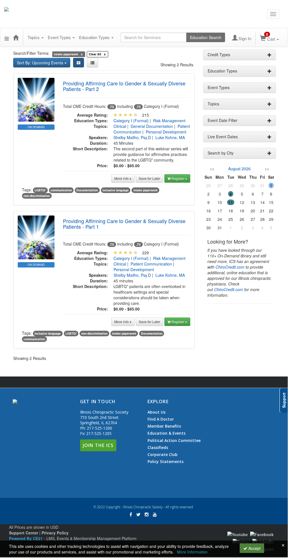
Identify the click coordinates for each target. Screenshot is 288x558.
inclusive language (116, 190)
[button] (6, 37)
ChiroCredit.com (230, 267)
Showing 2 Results (176, 64)
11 (230, 202)
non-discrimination (37, 196)
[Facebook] (262, 533)
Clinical (120, 126)
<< (212, 168)
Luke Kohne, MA (170, 137)
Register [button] (178, 178)
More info (122, 178)
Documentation (87, 190)
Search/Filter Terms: (31, 53)
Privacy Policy (55, 533)
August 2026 (239, 168)
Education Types (95, 37)
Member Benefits (164, 426)
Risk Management (169, 120)
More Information (192, 552)
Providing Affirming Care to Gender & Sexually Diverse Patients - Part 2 (124, 86)
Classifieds (158, 447)
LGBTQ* (40, 190)
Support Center (23, 533)
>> (267, 168)
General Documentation (152, 126)
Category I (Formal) (131, 120)
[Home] (16, 37)
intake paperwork (145, 190)
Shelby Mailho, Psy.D (132, 137)
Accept (253, 548)
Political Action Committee (174, 440)
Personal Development (166, 132)
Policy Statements (165, 461)
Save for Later (149, 178)
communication (61, 190)
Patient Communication (151, 264)
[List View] (92, 62)
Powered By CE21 (26, 538)
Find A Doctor (161, 419)
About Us (156, 412)
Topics (34, 37)
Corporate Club (163, 454)
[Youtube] (237, 533)
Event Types (60, 37)
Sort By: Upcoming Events (40, 62)
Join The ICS (98, 445)
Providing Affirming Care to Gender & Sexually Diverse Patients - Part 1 (124, 223)
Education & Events (166, 433)
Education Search (205, 37)
